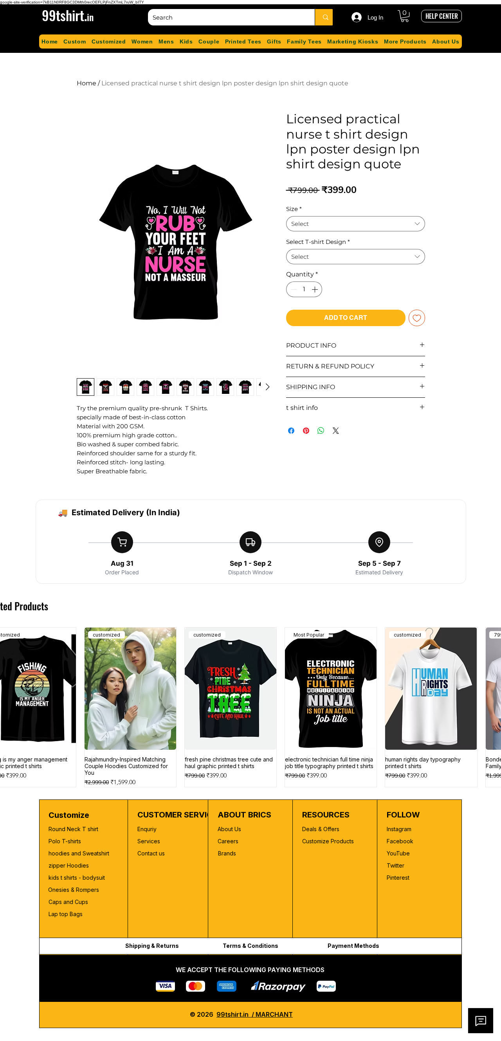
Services (148, 841)
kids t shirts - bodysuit (77, 877)
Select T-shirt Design (318, 241)
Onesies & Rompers (73, 889)
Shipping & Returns (152, 945)
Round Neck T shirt (73, 829)
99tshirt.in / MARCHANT (254, 1014)
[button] (405, 16)
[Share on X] (336, 430)
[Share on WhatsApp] (321, 430)
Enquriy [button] (147, 829)
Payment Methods (353, 945)
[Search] (325, 17)
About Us (229, 829)
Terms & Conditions (250, 945)
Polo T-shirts (65, 841)
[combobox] (355, 223)
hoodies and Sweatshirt (79, 853)
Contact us (151, 853)
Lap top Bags (66, 914)
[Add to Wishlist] (417, 318)
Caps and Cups (68, 901)
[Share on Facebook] (291, 430)
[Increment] (315, 289)
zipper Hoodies (69, 865)
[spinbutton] (304, 289)
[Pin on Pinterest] (306, 430)
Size (294, 209)
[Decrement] (292, 289)
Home (86, 83)
